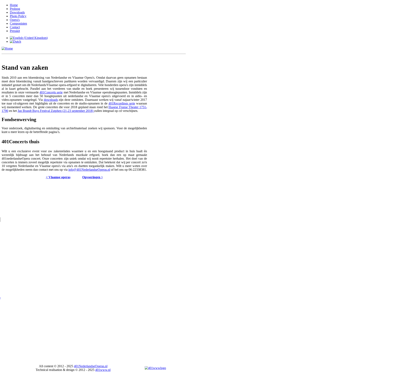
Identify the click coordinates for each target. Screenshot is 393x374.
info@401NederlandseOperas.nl (89, 169)
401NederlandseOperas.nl (90, 366)
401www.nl (103, 370)
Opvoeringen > (92, 177)
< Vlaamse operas (58, 177)
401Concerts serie (51, 92)
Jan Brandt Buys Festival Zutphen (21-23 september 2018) (56, 111)
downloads (51, 99)
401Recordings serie (121, 103)
